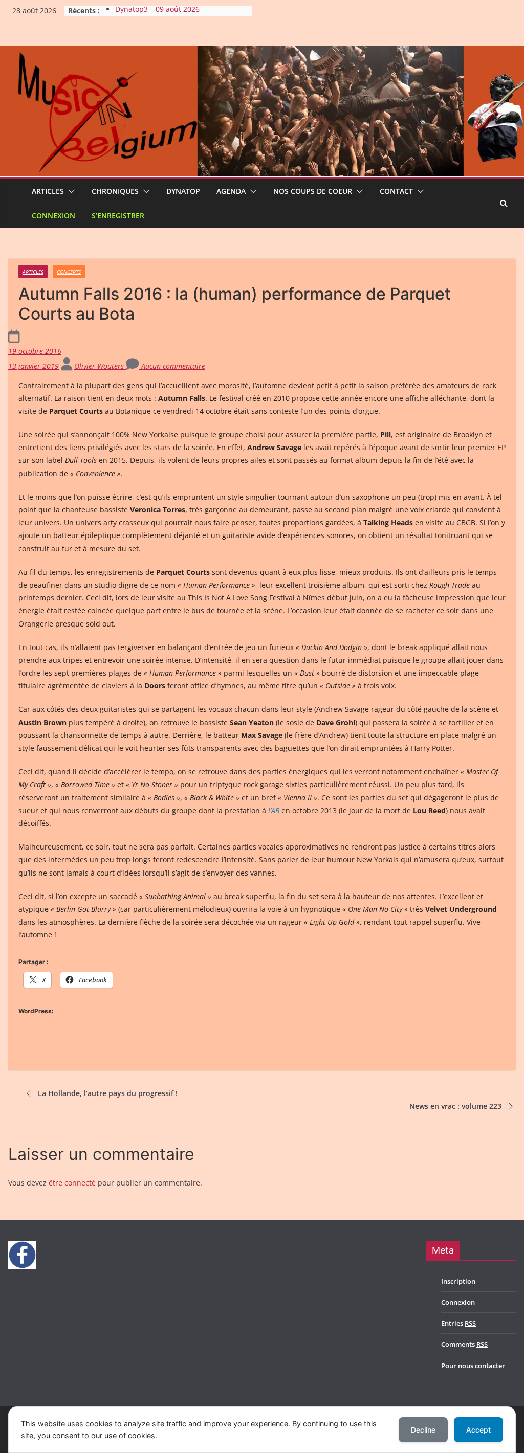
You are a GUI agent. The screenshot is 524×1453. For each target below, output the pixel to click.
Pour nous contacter (473, 1365)
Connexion (53, 215)
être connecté (72, 1183)
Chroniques (115, 191)
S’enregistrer (118, 215)
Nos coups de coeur (312, 191)
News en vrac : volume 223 (455, 1106)
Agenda (231, 191)
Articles (48, 191)
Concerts (69, 271)
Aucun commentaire (172, 366)
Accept (478, 1429)
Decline (423, 1429)
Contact (396, 191)
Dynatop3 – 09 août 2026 (157, 10)
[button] (69, 191)
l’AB (273, 810)
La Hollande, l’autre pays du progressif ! (108, 1093)
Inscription (458, 1281)
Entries (458, 1323)
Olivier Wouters (100, 366)
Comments (464, 1344)
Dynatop (183, 191)
